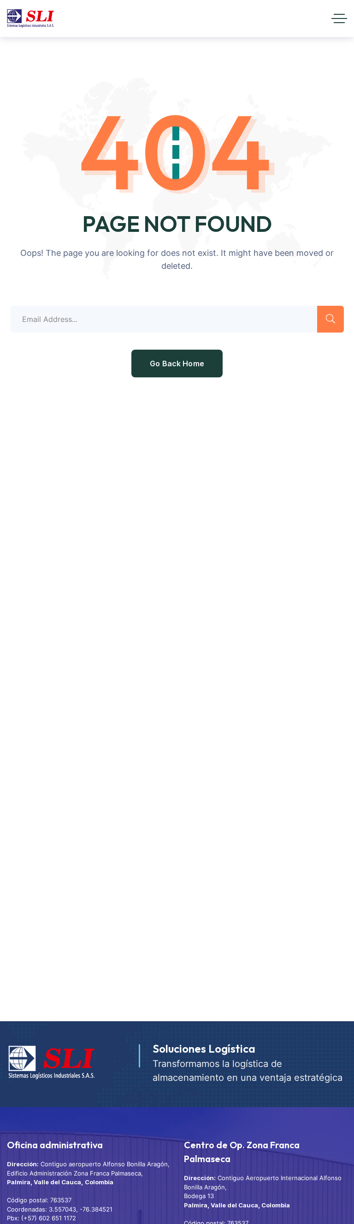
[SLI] (30, 18)
